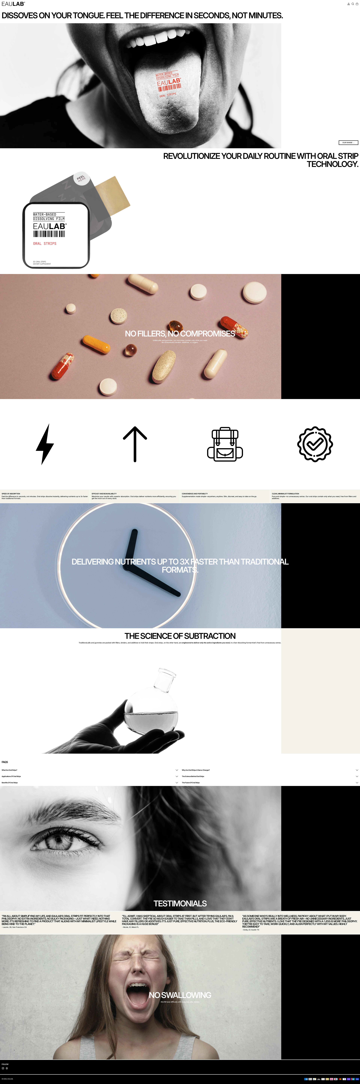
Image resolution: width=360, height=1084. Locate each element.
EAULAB (10, 1079)
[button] (353, 4)
